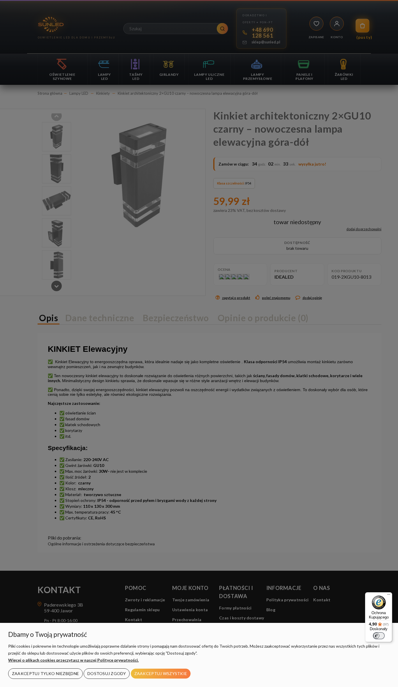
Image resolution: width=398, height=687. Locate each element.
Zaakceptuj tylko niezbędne (45, 673)
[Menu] (388, 595)
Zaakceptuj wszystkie (160, 673)
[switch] (379, 635)
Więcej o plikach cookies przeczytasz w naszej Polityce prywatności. (73, 660)
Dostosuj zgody (106, 673)
